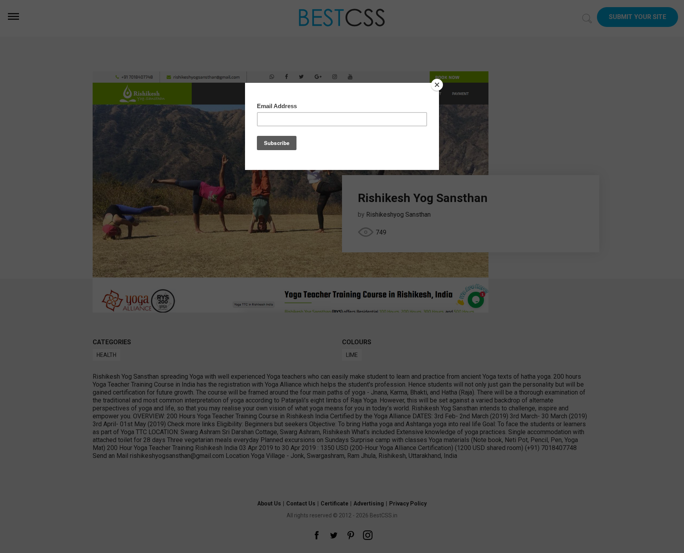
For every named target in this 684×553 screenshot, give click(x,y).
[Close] (437, 85)
